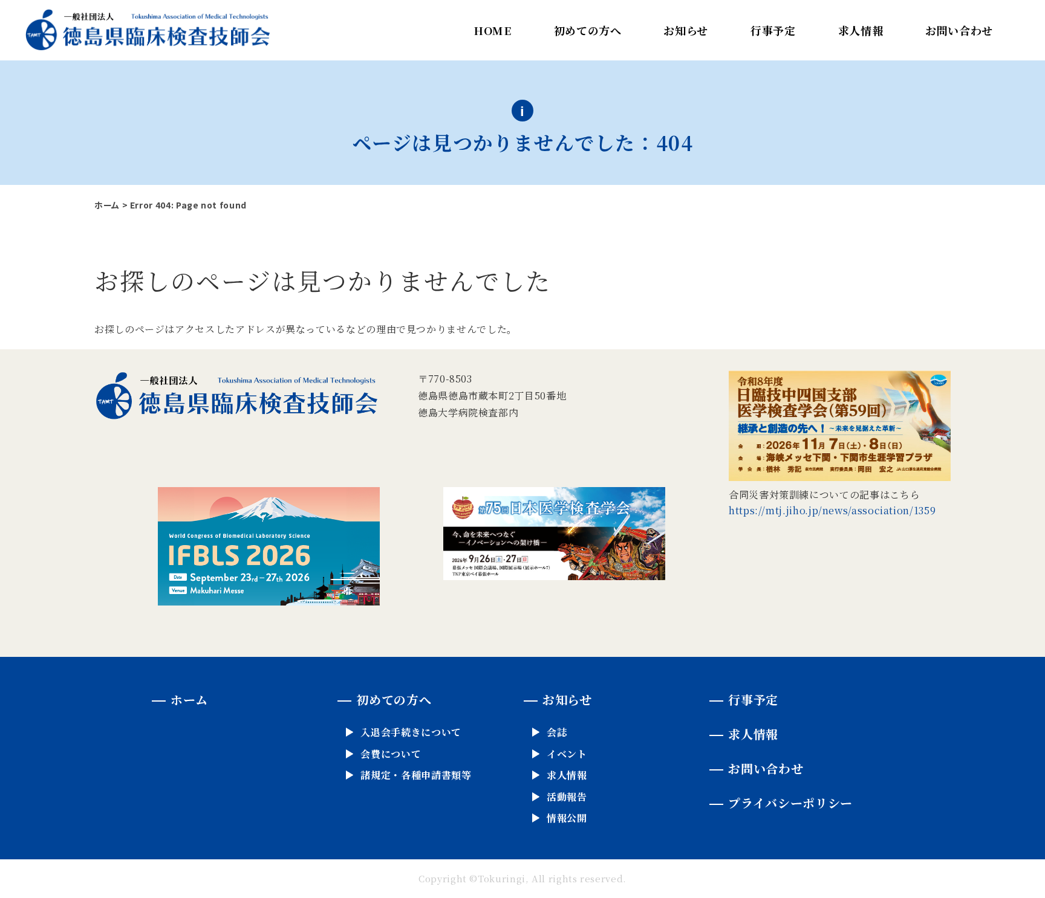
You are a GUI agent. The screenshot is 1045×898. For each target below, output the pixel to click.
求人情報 (861, 30)
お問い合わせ (959, 30)
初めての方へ (588, 30)
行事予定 (773, 30)
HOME (493, 30)
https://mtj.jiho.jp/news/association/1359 (832, 510)
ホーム (107, 205)
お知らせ (685, 30)
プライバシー (790, 803)
